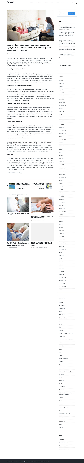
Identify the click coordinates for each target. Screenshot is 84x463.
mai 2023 (61, 186)
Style (72, 2)
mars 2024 (61, 158)
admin (11, 53)
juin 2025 (61, 114)
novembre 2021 (62, 243)
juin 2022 (61, 221)
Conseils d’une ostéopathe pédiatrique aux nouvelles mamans (42, 217)
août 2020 (61, 290)
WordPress (46, 461)
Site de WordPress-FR (64, 449)
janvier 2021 (61, 274)
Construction (62, 336)
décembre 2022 (62, 202)
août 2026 (61, 80)
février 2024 (61, 161)
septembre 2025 (62, 105)
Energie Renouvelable (64, 358)
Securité (61, 404)
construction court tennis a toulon (66, 339)
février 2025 (61, 124)
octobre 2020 (62, 283)
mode (60, 383)
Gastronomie (62, 368)
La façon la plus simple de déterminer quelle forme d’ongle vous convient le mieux (41, 243)
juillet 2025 (61, 111)
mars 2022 (61, 230)
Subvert (11, 2)
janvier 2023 (61, 199)
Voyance (61, 427)
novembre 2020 (62, 280)
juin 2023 (61, 183)
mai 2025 (61, 117)
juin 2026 (61, 86)
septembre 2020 (62, 286)
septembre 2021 (62, 249)
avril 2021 (61, 265)
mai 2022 (61, 224)
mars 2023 (61, 193)
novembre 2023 (62, 171)
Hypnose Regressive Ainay (65, 371)
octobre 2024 (62, 136)
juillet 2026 (61, 83)
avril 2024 (61, 155)
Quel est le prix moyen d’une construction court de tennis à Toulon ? (67, 49)
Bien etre (43, 220)
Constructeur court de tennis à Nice (66, 333)
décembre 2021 (62, 240)
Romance (61, 397)
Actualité (57, 2)
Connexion (61, 439)
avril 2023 (61, 189)
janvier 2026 (61, 99)
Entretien (61, 361)
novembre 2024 (62, 133)
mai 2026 (61, 89)
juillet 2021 (61, 255)
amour (60, 311)
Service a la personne (63, 407)
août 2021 (61, 252)
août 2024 (61, 143)
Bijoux (60, 327)
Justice (60, 377)
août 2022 (61, 214)
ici (20, 172)
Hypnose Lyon (16, 65)
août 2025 (61, 108)
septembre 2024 (62, 139)
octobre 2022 (62, 208)
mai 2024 (61, 152)
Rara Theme (37, 461)
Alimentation (38, 2)
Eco (67, 2)
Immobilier (46, 2)
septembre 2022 (62, 211)
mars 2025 (61, 121)
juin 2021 (61, 258)
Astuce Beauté (42, 247)
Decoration (61, 346)
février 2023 (61, 196)
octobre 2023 (62, 174)
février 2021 (61, 271)
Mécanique (61, 380)
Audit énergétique (63, 317)
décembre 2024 (62, 130)
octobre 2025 (62, 102)
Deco (63, 2)
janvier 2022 (61, 236)
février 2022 (61, 233)
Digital (32, 2)
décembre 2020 (62, 277)
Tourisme (61, 418)
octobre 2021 (62, 246)
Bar (60, 321)
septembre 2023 (62, 177)
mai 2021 (61, 261)
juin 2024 (61, 149)
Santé (52, 2)
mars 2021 (61, 268)
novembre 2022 (62, 205)
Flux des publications (63, 442)
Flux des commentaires (64, 445)
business (61, 330)
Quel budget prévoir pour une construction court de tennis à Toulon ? (67, 56)
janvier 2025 (61, 127)
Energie (60, 355)
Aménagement (62, 308)
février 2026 (61, 96)
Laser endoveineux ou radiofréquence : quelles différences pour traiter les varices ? (67, 27)
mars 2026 (61, 92)
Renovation (61, 389)
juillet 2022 (61, 218)
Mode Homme (62, 386)
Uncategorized (62, 421)
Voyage (60, 424)
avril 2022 (61, 227)
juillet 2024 (61, 146)
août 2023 (61, 180)
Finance (60, 364)
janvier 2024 (61, 164)
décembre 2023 (62, 168)
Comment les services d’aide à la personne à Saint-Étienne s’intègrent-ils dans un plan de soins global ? (18, 243)
